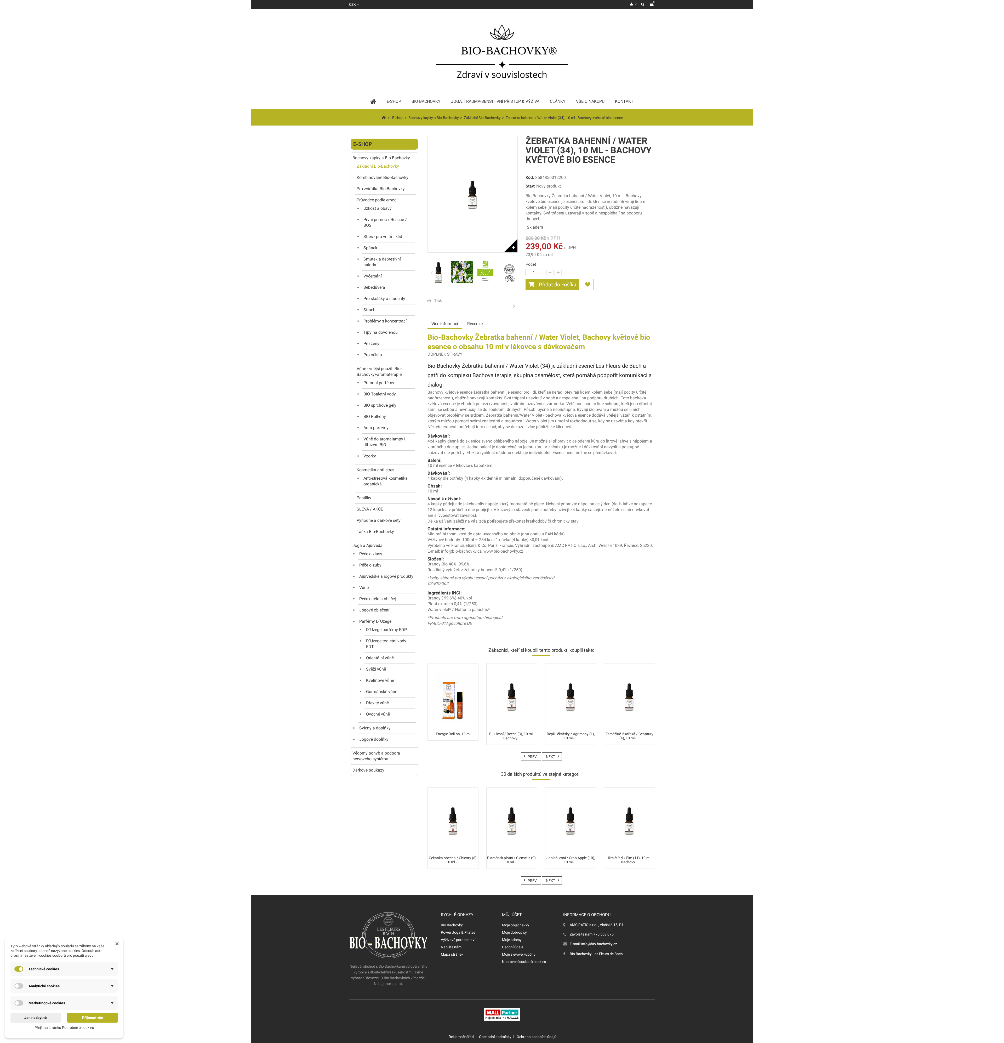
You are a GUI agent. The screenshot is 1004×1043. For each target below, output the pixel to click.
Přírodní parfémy (378, 382)
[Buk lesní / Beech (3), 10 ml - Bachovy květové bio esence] (512, 696)
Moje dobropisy (514, 932)
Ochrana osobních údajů (536, 1037)
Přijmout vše (92, 1018)
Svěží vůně (376, 669)
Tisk (438, 300)
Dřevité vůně (377, 702)
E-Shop (394, 101)
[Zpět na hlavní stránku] (383, 117)
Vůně (364, 587)
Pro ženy (371, 343)
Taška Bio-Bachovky (375, 531)
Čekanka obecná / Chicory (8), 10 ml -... (453, 860)
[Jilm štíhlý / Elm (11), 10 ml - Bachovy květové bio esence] (629, 820)
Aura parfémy (376, 427)
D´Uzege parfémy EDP (386, 629)
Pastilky (364, 497)
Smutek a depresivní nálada (382, 262)
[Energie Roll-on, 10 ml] (453, 696)
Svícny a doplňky (375, 727)
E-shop (362, 144)
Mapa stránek (452, 954)
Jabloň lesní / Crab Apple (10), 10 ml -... (570, 860)
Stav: (530, 186)
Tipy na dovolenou (380, 332)
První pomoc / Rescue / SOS (385, 222)
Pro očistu (372, 354)
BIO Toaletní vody (379, 394)
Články (558, 101)
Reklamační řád (461, 1037)
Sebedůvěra (374, 287)
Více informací (444, 323)
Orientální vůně (380, 657)
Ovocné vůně (378, 714)
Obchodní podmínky (495, 1037)
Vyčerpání (372, 276)
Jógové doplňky (374, 739)
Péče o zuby (370, 565)
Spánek (370, 247)
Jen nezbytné (35, 1018)
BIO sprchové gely (379, 405)
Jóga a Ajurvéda (367, 545)
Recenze (475, 323)
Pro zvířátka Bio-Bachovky (381, 188)
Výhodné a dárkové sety (379, 520)
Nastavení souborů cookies (524, 962)
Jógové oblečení (374, 610)
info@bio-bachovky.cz (599, 944)
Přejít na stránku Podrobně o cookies (64, 1027)
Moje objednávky (515, 925)
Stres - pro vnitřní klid (382, 236)
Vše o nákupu (590, 101)
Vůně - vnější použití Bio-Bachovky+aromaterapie (379, 371)
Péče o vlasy (370, 553)
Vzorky (369, 456)
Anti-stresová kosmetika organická (385, 481)
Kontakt (624, 101)
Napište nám (451, 947)
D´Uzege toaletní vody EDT (386, 643)
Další (514, 305)
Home (373, 101)
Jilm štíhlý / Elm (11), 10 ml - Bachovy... (629, 860)
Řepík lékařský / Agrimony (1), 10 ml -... (571, 736)
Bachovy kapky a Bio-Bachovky (381, 157)
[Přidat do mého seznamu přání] (588, 284)
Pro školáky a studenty (384, 298)
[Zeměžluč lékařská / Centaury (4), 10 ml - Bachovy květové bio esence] (629, 696)
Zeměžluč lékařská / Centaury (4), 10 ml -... (629, 736)
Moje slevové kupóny (518, 954)
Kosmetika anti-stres (375, 469)
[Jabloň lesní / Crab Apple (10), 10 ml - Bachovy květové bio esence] (570, 820)
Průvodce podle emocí (377, 199)
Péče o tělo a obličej (377, 598)
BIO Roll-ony (374, 416)
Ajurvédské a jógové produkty (386, 576)
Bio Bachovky (452, 925)
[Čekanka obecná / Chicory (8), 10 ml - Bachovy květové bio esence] (453, 820)
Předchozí (431, 272)
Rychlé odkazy (457, 914)
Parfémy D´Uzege (375, 621)
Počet (531, 264)
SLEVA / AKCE (370, 509)
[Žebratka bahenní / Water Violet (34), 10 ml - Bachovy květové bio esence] (438, 272)
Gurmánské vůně (381, 691)
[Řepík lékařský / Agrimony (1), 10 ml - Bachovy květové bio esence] (570, 696)
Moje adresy (512, 940)
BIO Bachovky (426, 101)
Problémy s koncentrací (385, 321)
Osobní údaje (512, 947)
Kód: (530, 177)
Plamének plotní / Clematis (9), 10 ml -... (512, 860)
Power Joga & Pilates (458, 932)
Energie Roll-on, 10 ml (453, 734)
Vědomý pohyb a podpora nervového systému (376, 756)
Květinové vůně (380, 680)
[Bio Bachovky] (502, 54)
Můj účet (512, 914)
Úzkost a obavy (377, 208)
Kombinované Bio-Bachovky (382, 177)
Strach (369, 309)
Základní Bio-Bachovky (378, 166)
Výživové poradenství (458, 940)
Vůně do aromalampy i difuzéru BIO (384, 442)
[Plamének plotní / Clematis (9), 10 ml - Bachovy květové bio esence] (512, 820)
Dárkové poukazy (368, 770)
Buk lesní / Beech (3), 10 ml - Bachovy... (511, 736)
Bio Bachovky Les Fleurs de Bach (596, 954)
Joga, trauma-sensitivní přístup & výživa (495, 101)
